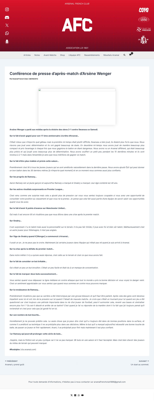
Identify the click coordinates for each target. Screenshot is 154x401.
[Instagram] (75, 395)
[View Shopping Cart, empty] (130, 55)
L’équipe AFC (74, 55)
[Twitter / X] (72, 395)
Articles (27, 55)
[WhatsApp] (79, 395)
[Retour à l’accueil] (77, 25)
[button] (124, 54)
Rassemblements (92, 55)
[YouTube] (82, 395)
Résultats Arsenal (111, 55)
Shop (62, 55)
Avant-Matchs (50, 55)
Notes (37, 55)
